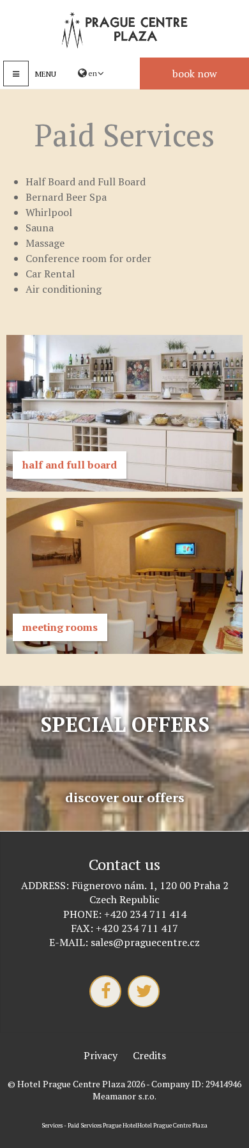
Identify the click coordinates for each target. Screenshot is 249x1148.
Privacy (100, 1055)
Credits (149, 1055)
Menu (45, 74)
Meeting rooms (60, 627)
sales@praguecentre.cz (145, 942)
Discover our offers (125, 797)
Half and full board (69, 465)
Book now (194, 73)
